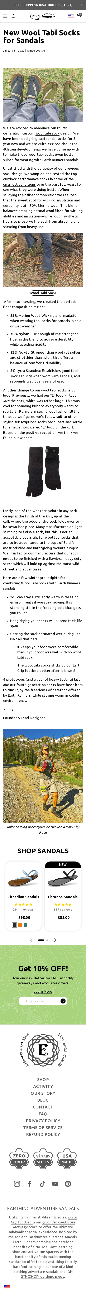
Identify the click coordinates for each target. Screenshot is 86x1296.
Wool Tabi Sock (43, 293)
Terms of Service (43, 1127)
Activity (43, 1086)
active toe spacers (43, 1252)
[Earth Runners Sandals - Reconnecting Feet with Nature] (42, 16)
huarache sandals (63, 1237)
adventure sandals (43, 1272)
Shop (43, 1079)
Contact (43, 1107)
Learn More (43, 991)
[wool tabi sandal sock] (43, 497)
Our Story (43, 1093)
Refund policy (43, 1134)
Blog (43, 1100)
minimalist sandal (24, 1232)
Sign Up (63, 1001)
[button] (79, 16)
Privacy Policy (43, 1120)
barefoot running (27, 1267)
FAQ (43, 1113)
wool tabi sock (47, 133)
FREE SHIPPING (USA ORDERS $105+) (43, 4)
